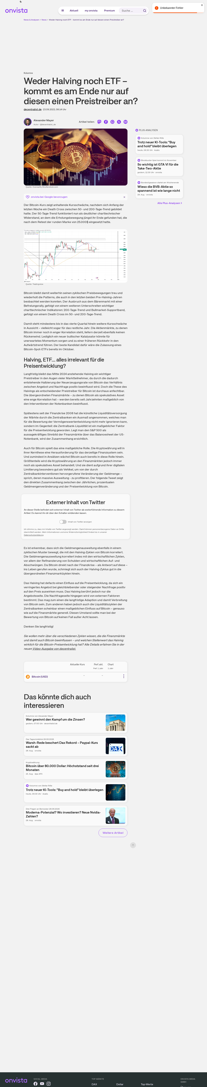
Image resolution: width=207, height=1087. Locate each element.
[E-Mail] (125, 123)
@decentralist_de (48, 124)
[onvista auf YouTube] (42, 1084)
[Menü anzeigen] (62, 10)
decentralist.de (33, 109)
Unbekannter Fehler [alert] (171, 8)
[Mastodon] (99, 123)
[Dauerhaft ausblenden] (124, 196)
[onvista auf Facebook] (35, 1084)
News (44, 19)
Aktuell (74, 10)
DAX (94, 1084)
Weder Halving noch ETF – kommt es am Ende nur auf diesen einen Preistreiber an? (86, 19)
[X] (119, 123)
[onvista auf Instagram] (49, 1084)
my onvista (91, 10)
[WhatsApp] (112, 123)
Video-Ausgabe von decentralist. (54, 649)
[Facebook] (106, 123)
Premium (109, 10)
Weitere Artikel (113, 833)
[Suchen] (144, 10)
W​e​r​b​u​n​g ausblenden (132, 44)
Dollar (119, 1084)
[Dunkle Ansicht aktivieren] (20, 1)
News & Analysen (31, 19)
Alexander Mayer (44, 120)
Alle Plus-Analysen (168, 203)
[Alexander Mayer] (29, 122)
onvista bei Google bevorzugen (49, 197)
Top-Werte (147, 1084)
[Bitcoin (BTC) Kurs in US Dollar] (28, 676)
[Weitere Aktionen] (123, 676)
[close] (202, 5)
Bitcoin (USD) (40, 676)
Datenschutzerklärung (34, 535)
